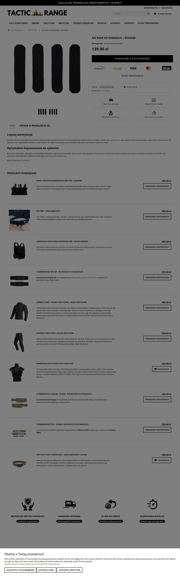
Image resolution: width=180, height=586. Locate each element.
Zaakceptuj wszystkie (69, 570)
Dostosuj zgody (46, 570)
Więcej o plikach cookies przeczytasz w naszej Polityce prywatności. (32, 564)
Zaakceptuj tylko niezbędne (20, 570)
